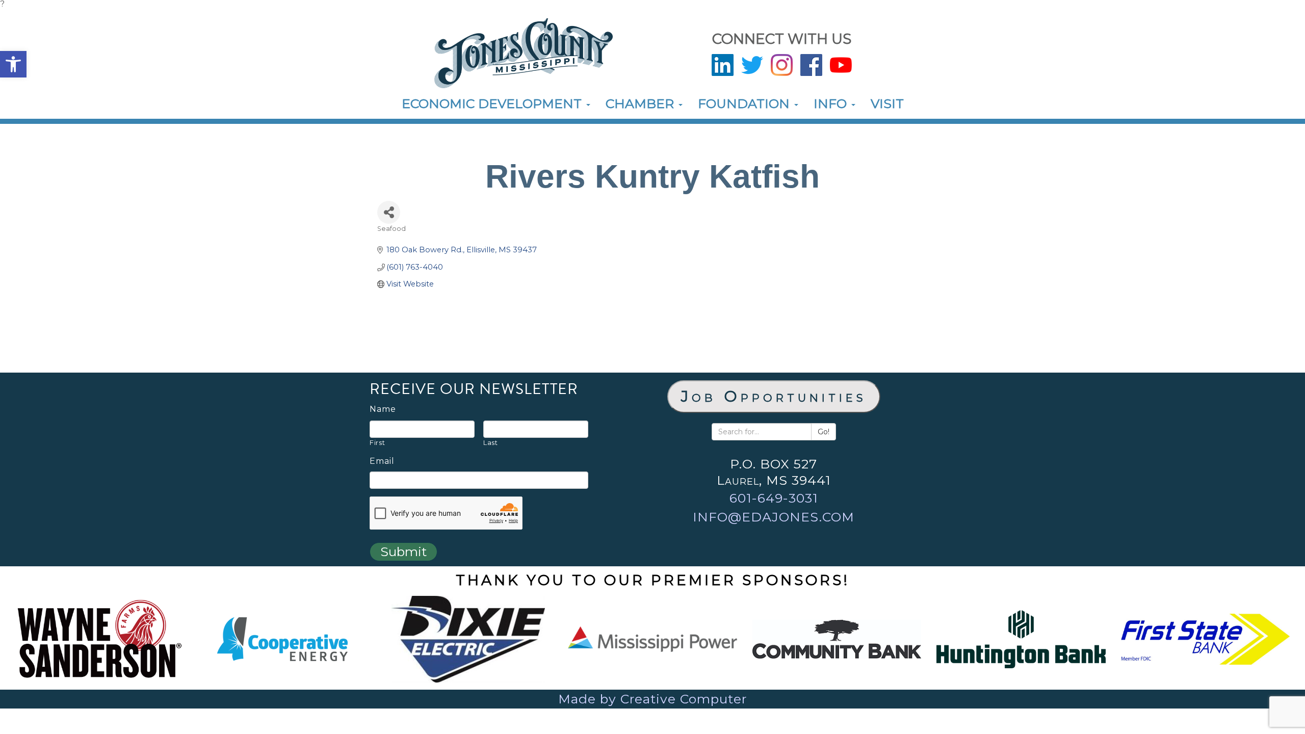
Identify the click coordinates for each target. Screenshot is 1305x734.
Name (383, 409)
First (377, 442)
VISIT (887, 103)
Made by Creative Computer (652, 698)
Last (490, 442)
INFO (832, 103)
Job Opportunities (774, 396)
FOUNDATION (745, 103)
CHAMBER (641, 103)
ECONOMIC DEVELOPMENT (493, 103)
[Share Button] (388, 212)
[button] (13, 64)
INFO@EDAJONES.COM (773, 517)
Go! (823, 431)
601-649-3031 (773, 498)
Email (382, 461)
